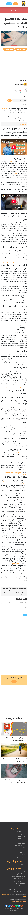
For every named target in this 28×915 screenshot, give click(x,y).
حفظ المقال (23, 92)
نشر (25, 615)
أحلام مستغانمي (14, 563)
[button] (14, 124)
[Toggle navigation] (4, 3)
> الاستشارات (21, 850)
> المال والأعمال (21, 836)
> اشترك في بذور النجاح (18, 876)
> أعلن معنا (22, 871)
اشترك (14, 681)
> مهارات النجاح (21, 834)
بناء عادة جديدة (11, 161)
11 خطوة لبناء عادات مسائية (13, 387)
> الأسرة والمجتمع (20, 845)
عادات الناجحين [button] (9, 49)
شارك (9, 100)
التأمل (21, 407)
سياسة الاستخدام (8, 908)
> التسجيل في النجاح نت (18, 878)
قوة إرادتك (15, 173)
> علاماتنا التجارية (20, 883)
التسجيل (9, 3)
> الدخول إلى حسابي (19, 881)
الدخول (15, 3)
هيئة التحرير (18, 84)
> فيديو (23, 847)
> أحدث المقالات (21, 831)
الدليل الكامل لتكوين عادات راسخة (12, 262)
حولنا (22, 908)
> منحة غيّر (22, 864)
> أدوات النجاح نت (20, 857)
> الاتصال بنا (22, 885)
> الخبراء (22, 852)
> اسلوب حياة (21, 838)
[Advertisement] (14, 65)
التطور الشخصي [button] (21, 49)
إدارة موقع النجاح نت (15, 594)
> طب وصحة (21, 843)
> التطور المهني (21, 840)
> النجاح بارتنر (21, 874)
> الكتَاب (23, 854)
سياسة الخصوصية (16, 908)
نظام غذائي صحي (15, 452)
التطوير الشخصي (15, 91)
